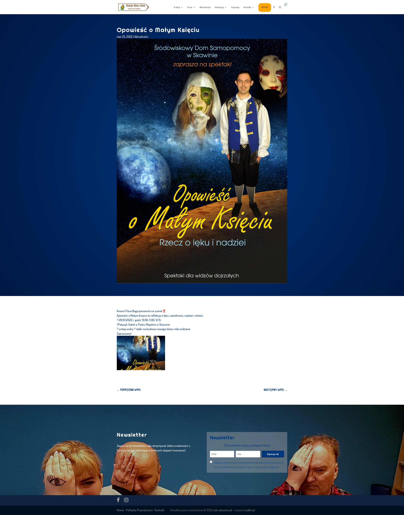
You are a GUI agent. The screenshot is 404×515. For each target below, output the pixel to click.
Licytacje (235, 7)
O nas (189, 7)
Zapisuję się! (273, 454)
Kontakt (247, 7)
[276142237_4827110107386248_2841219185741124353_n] (141, 353)
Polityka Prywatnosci (139, 510)
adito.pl (250, 510)
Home (120, 510)
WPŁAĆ (264, 7)
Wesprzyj (219, 7)
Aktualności (205, 7)
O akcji (177, 7)
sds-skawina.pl (223, 510)
